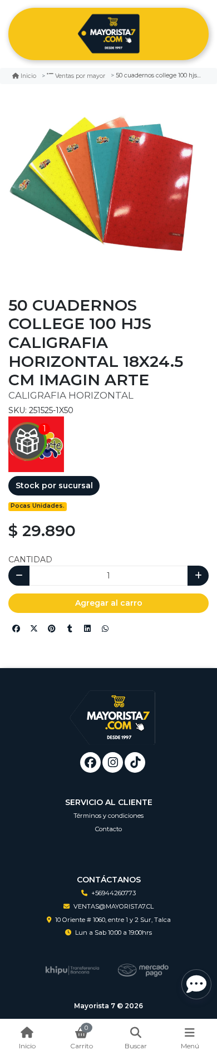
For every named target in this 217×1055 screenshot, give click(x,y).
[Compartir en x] (34, 628)
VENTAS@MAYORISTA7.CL (113, 906)
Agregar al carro (108, 603)
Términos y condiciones (108, 816)
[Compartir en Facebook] (16, 628)
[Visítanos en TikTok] (135, 762)
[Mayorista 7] (108, 34)
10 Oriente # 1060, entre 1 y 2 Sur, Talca (113, 920)
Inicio (28, 76)
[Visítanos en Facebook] (90, 762)
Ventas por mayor (80, 76)
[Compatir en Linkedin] (87, 628)
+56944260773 (113, 893)
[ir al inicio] (112, 709)
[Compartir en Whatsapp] (105, 628)
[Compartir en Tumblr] (69, 628)
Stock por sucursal (54, 485)
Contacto (108, 829)
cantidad (30, 560)
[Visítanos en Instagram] (112, 762)
